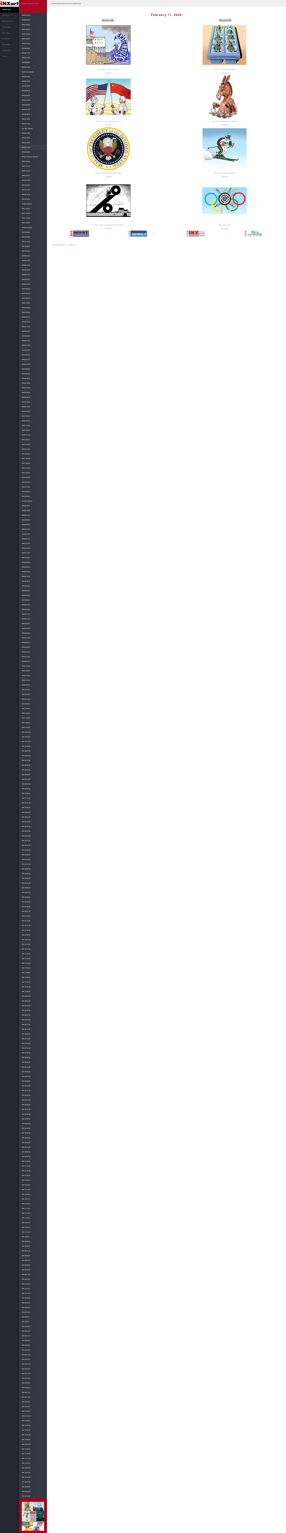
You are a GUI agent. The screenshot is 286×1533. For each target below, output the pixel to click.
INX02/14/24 (26, 657)
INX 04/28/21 (26, 1345)
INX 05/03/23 (26, 850)
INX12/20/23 (26, 694)
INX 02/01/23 (26, 911)
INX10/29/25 (26, 232)
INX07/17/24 (26, 553)
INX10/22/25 (26, 237)
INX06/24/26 (26, 48)
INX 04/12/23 (26, 864)
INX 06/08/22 (26, 1072)
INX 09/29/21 (26, 1241)
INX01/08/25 (26, 430)
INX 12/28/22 (26, 935)
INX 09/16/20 (26, 1496)
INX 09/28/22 (26, 996)
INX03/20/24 (26, 633)
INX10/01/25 (26, 251)
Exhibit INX (6, 39)
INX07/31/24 (26, 543)
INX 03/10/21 (26, 1378)
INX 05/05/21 (26, 1340)
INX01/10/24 (26, 680)
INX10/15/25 (26, 241)
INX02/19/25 (26, 402)
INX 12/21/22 (26, 939)
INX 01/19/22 (26, 1166)
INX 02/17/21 (26, 1392)
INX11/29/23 (26, 708)
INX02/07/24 (26, 661)
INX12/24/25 (26, 185)
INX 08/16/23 (26, 779)
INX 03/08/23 (26, 888)
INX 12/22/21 (26, 1185)
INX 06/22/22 (26, 1062)
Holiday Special (27, 204)
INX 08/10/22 (26, 1029)
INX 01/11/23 (26, 925)
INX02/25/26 (26, 138)
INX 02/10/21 (26, 1397)
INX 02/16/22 (26, 1147)
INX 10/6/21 (25, 1237)
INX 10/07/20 (26, 1482)
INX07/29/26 (26, 25)
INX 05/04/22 (26, 1095)
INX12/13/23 (26, 699)
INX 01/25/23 (26, 916)
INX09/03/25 (26, 270)
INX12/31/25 (26, 180)
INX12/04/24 (26, 454)
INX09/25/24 (26, 506)
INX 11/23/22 (26, 958)
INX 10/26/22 (26, 977)
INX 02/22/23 (26, 897)
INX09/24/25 (26, 256)
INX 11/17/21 (26, 1208)
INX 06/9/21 (25, 1317)
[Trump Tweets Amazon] (137, 233)
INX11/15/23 (26, 718)
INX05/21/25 (26, 340)
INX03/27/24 (26, 628)
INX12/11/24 (26, 449)
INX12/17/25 (26, 190)
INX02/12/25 (26, 407)
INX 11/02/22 (26, 972)
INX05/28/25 (26, 336)
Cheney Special (27, 227)
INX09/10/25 (26, 265)
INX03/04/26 (26, 133)
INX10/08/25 (26, 246)
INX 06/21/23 (26, 817)
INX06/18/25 (26, 322)
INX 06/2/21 (25, 1321)
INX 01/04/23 (26, 930)
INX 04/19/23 (26, 859)
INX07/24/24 (26, 548)
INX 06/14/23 (26, 822)
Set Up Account (7, 21)
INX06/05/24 (26, 581)
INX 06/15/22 (26, 1067)
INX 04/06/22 (26, 1114)
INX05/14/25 (26, 345)
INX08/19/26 (6, 9)
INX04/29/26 (26, 91)
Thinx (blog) (6, 27)
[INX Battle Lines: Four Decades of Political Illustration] (33, 1516)
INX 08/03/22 (26, 1034)
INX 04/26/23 (26, 855)
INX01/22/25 (26, 421)
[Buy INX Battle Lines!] (195, 233)
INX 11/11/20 (26, 1458)
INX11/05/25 (26, 223)
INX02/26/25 (26, 397)
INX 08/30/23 (26, 770)
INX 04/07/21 (26, 1359)
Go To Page (224, 228)
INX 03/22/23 (26, 878)
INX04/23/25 (26, 359)
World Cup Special (28, 72)
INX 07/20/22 (26, 1043)
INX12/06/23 (26, 704)
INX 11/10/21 (26, 1213)
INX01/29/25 (26, 416)
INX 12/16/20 (26, 1435)
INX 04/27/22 (26, 1100)
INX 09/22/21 (26, 1246)
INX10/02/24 (26, 496)
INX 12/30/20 (26, 1425)
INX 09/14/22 (26, 1006)
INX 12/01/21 (26, 1199)
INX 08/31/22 (26, 1015)
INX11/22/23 (26, 713)
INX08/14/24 (26, 534)
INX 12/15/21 (26, 1189)
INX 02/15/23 (26, 902)
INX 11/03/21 (26, 1218)
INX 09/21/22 (26, 1001)
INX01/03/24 (26, 685)
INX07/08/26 (26, 39)
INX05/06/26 (26, 86)
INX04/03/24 (26, 623)
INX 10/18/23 (26, 737)
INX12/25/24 (26, 440)
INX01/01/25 (26, 435)
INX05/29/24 (26, 586)
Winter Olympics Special (30, 157)
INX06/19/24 (26, 572)
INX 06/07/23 (26, 826)
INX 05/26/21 (26, 1326)
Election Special (27, 501)
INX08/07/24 (26, 539)
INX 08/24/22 (26, 1020)
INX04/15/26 (26, 100)
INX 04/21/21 (26, 1350)
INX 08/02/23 (26, 789)
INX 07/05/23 (26, 807)
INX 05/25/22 (26, 1081)
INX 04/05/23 (26, 869)
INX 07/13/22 (26, 1048)
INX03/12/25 (26, 388)
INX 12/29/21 (26, 1180)
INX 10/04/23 (26, 746)
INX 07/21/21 (26, 1288)
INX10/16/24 (26, 487)
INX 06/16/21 (26, 1312)
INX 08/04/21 (26, 1279)
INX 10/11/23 (26, 741)
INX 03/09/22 (26, 1133)
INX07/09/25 (26, 308)
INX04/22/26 (26, 95)
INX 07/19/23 (26, 798)
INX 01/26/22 (26, 1161)
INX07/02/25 (26, 312)
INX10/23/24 (26, 482)
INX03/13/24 (26, 638)
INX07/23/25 (26, 298)
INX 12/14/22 (26, 944)
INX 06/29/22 (26, 1057)
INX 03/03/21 (26, 1383)
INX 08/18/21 (26, 1270)
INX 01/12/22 (26, 1171)
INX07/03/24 (26, 562)
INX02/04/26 (26, 152)
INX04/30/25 (26, 355)
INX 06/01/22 (26, 1076)
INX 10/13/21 (26, 1232)
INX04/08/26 (26, 105)
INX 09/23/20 (26, 1491)
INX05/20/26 (26, 76)
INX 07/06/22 (26, 1053)
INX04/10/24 (26, 619)
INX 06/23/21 (26, 1307)
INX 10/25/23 (26, 732)
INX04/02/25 (26, 374)
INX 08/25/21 (26, 1265)
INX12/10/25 (26, 194)
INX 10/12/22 (26, 987)
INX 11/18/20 (26, 1454)
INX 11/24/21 (26, 1204)
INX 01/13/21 (26, 1416)
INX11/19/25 (26, 213)
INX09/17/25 (26, 260)
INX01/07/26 (26, 175)
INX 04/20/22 (26, 1105)
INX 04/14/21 (26, 1355)
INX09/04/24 (26, 520)
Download (108, 73)
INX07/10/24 (26, 558)
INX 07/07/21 (26, 1298)
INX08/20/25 (26, 279)
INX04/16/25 (26, 364)
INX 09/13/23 (26, 760)
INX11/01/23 (26, 727)
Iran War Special (27, 128)
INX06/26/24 (26, 567)
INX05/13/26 (26, 81)
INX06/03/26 (26, 62)
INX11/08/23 (26, 723)
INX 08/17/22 (26, 1024)
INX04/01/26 (26, 109)
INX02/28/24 (26, 647)
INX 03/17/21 (26, 1373)
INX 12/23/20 (26, 1430)
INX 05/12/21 (26, 1336)
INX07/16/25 (26, 303)
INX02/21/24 (26, 652)
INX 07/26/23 (26, 793)
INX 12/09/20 (26, 1439)
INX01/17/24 (26, 675)
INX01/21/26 (26, 166)
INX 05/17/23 (26, 840)
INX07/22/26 (26, 29)
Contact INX (6, 50)
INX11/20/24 (26, 463)
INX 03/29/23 (26, 873)
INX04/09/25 (26, 369)
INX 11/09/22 (26, 968)
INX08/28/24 (26, 524)
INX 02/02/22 (26, 1156)
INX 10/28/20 (26, 1468)
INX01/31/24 (26, 666)
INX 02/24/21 (26, 1387)
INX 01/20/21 (26, 1411)
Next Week (225, 20)
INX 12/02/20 (26, 1444)
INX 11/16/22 (26, 963)
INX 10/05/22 (26, 991)
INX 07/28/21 (26, 1284)
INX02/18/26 (26, 142)
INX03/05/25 (26, 392)
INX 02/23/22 (26, 1142)
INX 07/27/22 (26, 1038)
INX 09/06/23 (26, 765)
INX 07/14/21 (26, 1293)
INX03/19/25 (26, 383)
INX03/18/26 (26, 119)
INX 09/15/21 (26, 1251)
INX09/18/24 (26, 510)
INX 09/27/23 (26, 751)
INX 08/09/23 (26, 784)
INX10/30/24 (26, 477)
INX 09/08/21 (26, 1256)
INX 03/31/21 (26, 1364)
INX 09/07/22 (26, 1010)
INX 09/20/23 (26, 756)
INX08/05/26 (26, 20)
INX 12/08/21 (26, 1194)
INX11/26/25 (26, 209)
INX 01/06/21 (26, 1421)
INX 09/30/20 (26, 1487)
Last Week (107, 20)
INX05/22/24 (26, 590)
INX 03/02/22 (26, 1138)
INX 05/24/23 (26, 836)
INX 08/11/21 (26, 1274)
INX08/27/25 (26, 274)
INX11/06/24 (26, 473)
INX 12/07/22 (26, 949)
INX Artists (6, 33)
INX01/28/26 (26, 161)
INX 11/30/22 (26, 954)
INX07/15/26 (26, 34)
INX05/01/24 (26, 605)
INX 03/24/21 (26, 1369)
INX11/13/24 (26, 468)
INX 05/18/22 (26, 1086)
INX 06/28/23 (26, 812)
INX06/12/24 (26, 576)
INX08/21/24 (26, 529)
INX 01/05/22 (26, 1175)
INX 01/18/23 (26, 921)
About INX (6, 44)
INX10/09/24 (26, 491)
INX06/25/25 (26, 317)
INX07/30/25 (26, 293)
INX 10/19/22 (26, 982)
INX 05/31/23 (26, 831)
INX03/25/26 (26, 114)
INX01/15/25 (26, 425)
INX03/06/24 (26, 642)
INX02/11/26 (26, 147)
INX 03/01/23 (26, 892)
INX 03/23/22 (26, 1123)
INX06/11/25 (26, 326)
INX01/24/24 (26, 671)
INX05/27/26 (26, 67)
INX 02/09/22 (26, 1152)
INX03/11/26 (26, 124)
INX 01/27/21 (26, 1406)
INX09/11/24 (26, 515)
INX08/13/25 (26, 284)
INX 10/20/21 (26, 1227)
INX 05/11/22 (26, 1090)
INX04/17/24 (26, 614)
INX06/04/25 (26, 331)
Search (4, 56)
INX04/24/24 (26, 609)
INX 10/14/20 (26, 1477)
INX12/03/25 (26, 199)
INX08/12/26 (26, 15)
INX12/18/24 (26, 444)
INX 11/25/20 (26, 1449)
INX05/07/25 (26, 350)
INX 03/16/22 (26, 1128)
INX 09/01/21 (26, 1260)
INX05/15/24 (26, 595)
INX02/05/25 (26, 411)
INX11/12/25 (26, 218)
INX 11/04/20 (26, 1463)
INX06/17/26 (26, 53)
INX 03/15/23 (26, 883)
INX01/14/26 (26, 171)
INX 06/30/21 (26, 1303)
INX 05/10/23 (26, 845)
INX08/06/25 (26, 289)
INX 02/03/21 (26, 1402)
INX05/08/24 (26, 600)
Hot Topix (5, 15)
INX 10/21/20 (26, 1472)
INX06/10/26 (26, 58)
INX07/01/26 (26, 43)
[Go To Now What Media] (79, 233)
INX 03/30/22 (26, 1119)
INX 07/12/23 (26, 803)
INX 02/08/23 (26, 907)
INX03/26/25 (26, 378)
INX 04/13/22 (26, 1109)
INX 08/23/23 (26, 774)
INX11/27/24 (26, 458)
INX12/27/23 (26, 689)
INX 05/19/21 (26, 1331)
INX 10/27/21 (26, 1222)
